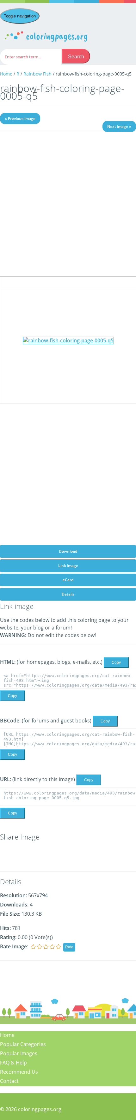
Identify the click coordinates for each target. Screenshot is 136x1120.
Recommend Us (19, 1071)
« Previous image (20, 118)
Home (6, 74)
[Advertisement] (68, 208)
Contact (9, 1080)
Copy (116, 662)
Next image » (119, 126)
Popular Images (18, 1053)
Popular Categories (23, 1044)
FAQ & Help (13, 1062)
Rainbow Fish (37, 74)
